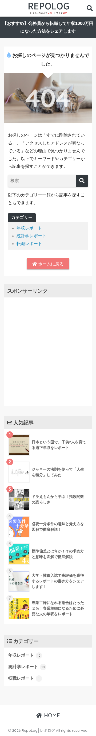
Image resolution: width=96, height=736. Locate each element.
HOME (51, 715)
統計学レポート (31, 236)
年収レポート (29, 228)
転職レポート (29, 243)
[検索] (82, 181)
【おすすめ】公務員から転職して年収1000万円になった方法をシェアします (48, 27)
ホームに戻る (50, 264)
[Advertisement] (48, 350)
